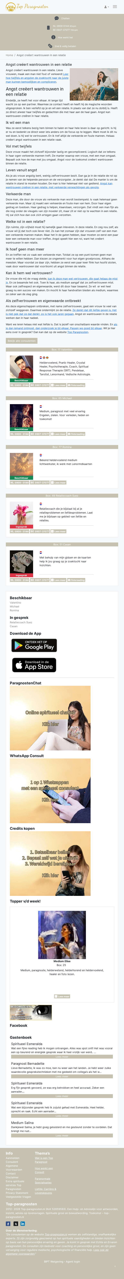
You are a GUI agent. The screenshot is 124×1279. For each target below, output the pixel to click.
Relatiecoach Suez (21, 622)
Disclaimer (12, 1177)
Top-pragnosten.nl (56, 1234)
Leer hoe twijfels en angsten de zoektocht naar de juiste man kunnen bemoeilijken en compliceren (37, 77)
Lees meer (62, 1056)
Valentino (15, 602)
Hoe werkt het (65, 37)
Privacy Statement (17, 1192)
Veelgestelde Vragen (18, 1196)
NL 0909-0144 (64, 26)
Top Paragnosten (32, 6)
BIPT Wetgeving (53, 1261)
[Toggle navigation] (115, 7)
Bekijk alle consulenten (22, 340)
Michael (14, 606)
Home (9, 55)
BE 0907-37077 (65, 29)
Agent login (73, 1261)
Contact (11, 1173)
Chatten (65, 18)
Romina (14, 610)
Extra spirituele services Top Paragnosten (15, 1185)
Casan (13, 626)
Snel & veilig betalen (65, 46)
